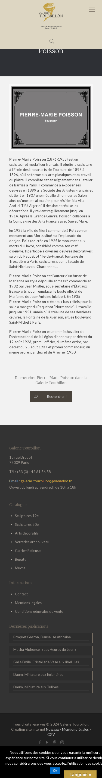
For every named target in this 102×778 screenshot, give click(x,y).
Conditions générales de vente (39, 611)
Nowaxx (52, 729)
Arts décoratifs (27, 533)
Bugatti (20, 559)
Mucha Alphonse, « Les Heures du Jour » (44, 649)
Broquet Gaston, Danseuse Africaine (42, 637)
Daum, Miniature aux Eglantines (38, 674)
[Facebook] (40, 742)
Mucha (20, 568)
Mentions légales (28, 603)
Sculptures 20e (27, 524)
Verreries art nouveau (32, 542)
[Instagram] (62, 742)
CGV (51, 734)
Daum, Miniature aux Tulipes (35, 687)
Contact (21, 594)
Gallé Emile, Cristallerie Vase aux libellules (46, 662)
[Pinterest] (55, 742)
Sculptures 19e (27, 516)
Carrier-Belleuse (28, 550)
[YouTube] (47, 742)
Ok (55, 771)
